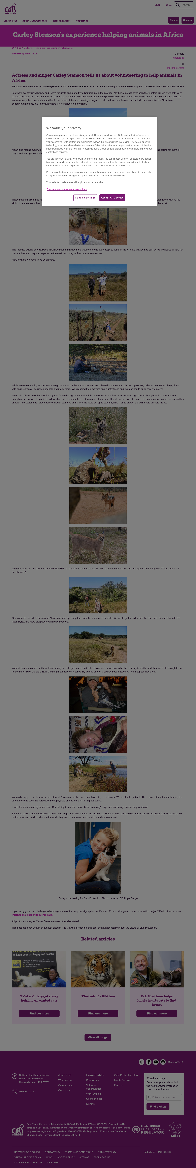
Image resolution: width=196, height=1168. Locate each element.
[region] (99, 161)
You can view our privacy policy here (67, 189)
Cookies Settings (85, 197)
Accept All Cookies (112, 197)
